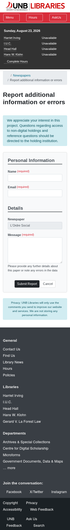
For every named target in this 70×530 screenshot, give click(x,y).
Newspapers (22, 75)
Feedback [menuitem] (14, 525)
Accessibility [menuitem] (12, 509)
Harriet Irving (12, 37)
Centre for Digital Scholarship (25, 448)
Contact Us (11, 349)
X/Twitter (36, 491)
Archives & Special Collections (26, 441)
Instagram (59, 491)
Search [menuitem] (39, 525)
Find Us (9, 355)
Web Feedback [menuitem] (41, 509)
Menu (10, 17)
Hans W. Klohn (13, 54)
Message (21, 235)
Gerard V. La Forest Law (22, 421)
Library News (13, 362)
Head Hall (10, 48)
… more (9, 467)
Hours (33, 17)
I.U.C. (7, 43)
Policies (9, 374)
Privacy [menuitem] (32, 502)
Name (18, 171)
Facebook (14, 491)
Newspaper (16, 219)
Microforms (11, 454)
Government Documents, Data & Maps (33, 461)
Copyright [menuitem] (10, 502)
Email (18, 187)
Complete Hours (17, 61)
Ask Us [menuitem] (31, 518)
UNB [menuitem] (10, 518)
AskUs (57, 17)
